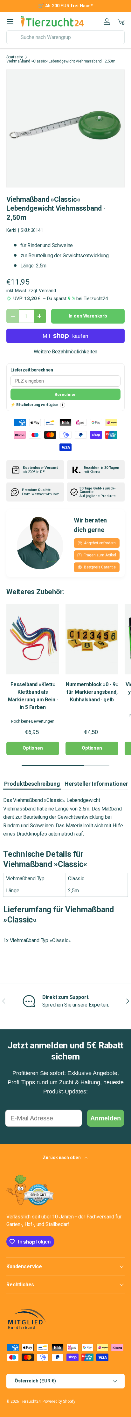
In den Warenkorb (88, 316)
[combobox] (65, 37)
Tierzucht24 (30, 1401)
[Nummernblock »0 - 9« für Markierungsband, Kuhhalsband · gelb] (92, 639)
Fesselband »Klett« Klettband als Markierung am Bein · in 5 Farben (33, 695)
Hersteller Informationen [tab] (97, 783)
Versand (47, 290)
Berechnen (65, 394)
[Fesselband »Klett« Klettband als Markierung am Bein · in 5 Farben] (32, 639)
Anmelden (105, 1118)
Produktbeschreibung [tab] (32, 783)
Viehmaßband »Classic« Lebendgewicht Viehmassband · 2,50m (60, 61)
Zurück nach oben (62, 1157)
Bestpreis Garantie (100, 567)
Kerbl (11, 230)
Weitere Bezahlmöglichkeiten (66, 352)
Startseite (14, 57)
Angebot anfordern (100, 543)
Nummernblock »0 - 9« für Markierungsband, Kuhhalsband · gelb (92, 692)
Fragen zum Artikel (100, 555)
